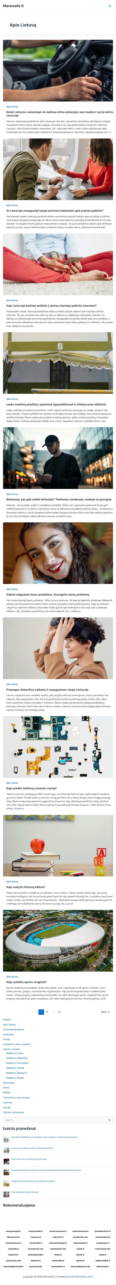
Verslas (6, 1107)
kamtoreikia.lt (58, 1260)
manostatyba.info (58, 1249)
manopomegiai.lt (13, 1231)
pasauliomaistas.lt (103, 1231)
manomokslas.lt (80, 1243)
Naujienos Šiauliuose (16, 1073)
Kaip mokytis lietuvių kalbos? (25, 887)
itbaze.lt (58, 1255)
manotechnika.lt (36, 1231)
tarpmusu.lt (36, 1237)
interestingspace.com (80, 1266)
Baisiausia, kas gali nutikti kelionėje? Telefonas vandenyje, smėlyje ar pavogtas (59, 499)
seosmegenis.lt (58, 1266)
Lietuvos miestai (11, 1049)
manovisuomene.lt (80, 1231)
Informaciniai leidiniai (13, 1029)
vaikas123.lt (58, 1237)
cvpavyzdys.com (13, 1260)
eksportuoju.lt (103, 1266)
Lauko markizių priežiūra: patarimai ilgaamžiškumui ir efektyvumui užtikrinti (56, 404)
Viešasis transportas (13, 1112)
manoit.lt (80, 1249)
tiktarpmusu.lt (13, 1237)
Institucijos (8, 1034)
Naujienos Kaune (14, 1053)
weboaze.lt (36, 1260)
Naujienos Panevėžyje (17, 1063)
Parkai (6, 1087)
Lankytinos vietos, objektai (16, 1044)
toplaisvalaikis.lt (102, 1260)
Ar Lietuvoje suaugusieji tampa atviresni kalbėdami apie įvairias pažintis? (54, 210)
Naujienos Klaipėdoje (16, 1058)
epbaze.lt (80, 1260)
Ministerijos (9, 1082)
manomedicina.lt (102, 1237)
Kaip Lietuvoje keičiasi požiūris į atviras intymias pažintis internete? (51, 305)
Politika (6, 1092)
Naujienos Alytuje (15, 1078)
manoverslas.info (102, 1249)
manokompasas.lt (13, 1243)
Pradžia (7, 1019)
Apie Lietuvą (12, 107)
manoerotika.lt (35, 1243)
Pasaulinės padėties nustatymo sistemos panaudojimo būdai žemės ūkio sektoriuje (46, 1170)
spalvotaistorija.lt (36, 1255)
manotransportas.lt (58, 1231)
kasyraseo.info (35, 1266)
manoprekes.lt (102, 1243)
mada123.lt (13, 1255)
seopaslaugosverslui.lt (13, 1266)
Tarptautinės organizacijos (16, 1097)
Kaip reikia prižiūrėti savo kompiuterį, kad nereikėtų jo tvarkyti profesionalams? (44, 1137)
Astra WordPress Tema (81, 1276)
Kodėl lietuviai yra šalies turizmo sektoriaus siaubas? (33, 1181)
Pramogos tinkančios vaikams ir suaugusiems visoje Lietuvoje (47, 689)
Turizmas (7, 1102)
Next (105, 1011)
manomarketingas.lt (58, 1243)
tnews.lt (102, 1255)
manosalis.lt (13, 1249)
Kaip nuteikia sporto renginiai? (26, 982)
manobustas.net (80, 1237)
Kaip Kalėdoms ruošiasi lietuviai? (25, 1192)
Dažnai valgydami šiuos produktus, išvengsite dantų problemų (48, 594)
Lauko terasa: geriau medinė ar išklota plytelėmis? (32, 1148)
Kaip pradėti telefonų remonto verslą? (31, 788)
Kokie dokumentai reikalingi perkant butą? (29, 1159)
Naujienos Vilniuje (15, 1068)
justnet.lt (80, 1255)
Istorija (6, 1039)
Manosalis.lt (13, 6)
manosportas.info (36, 1249)
